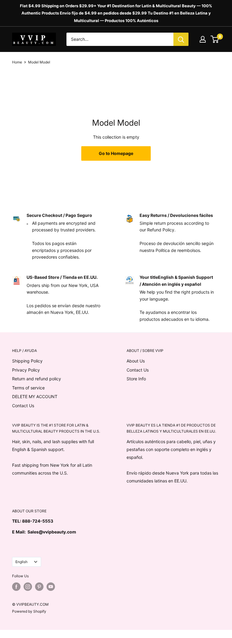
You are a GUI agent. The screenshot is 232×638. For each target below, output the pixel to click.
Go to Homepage (116, 153)
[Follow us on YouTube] (51, 586)
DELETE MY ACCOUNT (34, 396)
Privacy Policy (26, 369)
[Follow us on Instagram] (28, 586)
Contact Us (23, 405)
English (21, 561)
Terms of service (28, 387)
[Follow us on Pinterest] (39, 586)
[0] (215, 39)
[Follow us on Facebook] (16, 586)
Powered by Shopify (29, 611)
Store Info (136, 378)
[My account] (203, 39)
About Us (136, 360)
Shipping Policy (27, 360)
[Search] (180, 39)
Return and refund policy (36, 378)
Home (17, 62)
